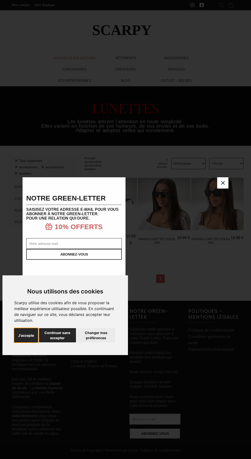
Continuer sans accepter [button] (57, 335)
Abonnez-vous (74, 254)
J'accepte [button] (26, 335)
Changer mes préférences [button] (96, 335)
